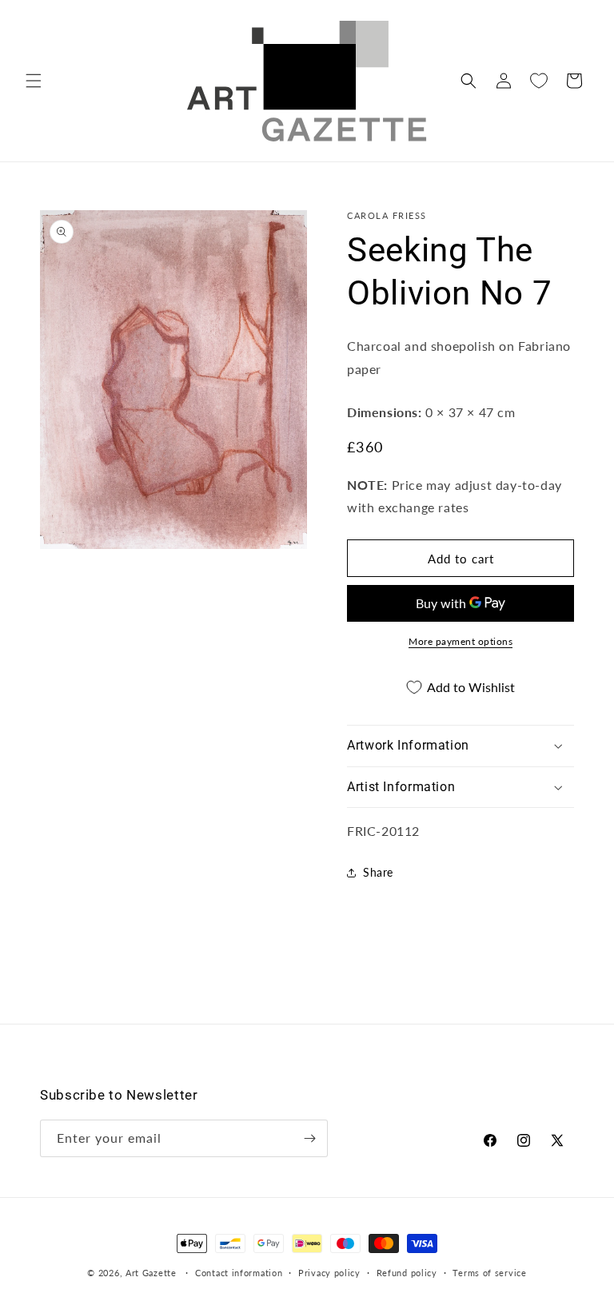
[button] (33, 80)
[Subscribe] (309, 1138)
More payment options (460, 641)
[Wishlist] (538, 80)
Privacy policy (329, 1272)
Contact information (238, 1272)
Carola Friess (387, 215)
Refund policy (407, 1272)
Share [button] (378, 872)
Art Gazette (151, 1272)
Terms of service (489, 1272)
